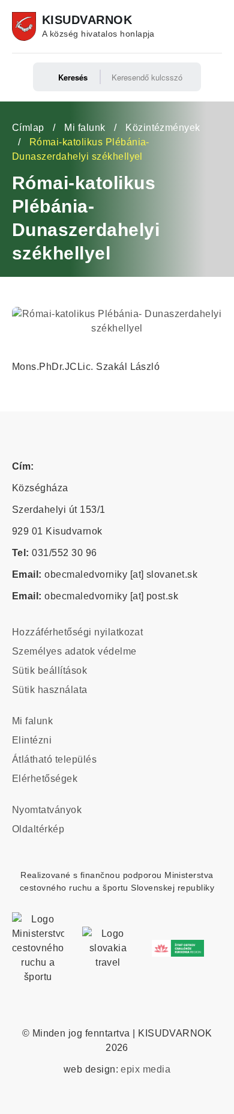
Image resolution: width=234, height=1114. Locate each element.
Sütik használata (50, 690)
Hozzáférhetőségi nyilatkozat (77, 632)
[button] (117, 314)
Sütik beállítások (49, 670)
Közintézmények (162, 128)
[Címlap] (24, 26)
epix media (145, 1069)
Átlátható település (54, 759)
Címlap (28, 128)
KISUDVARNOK (87, 19)
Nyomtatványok (47, 810)
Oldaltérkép (38, 829)
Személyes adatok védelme (74, 651)
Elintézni (32, 740)
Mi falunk (84, 128)
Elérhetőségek (44, 778)
